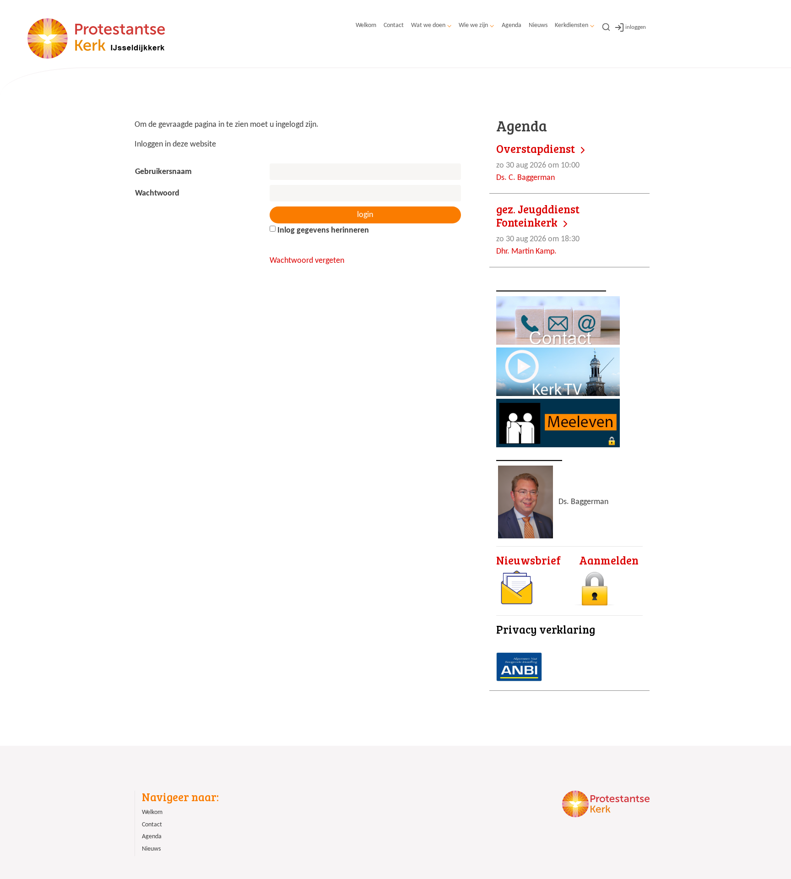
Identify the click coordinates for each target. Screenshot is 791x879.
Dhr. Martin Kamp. (538, 229)
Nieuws (538, 25)
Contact (394, 25)
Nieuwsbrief (528, 560)
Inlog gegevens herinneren (322, 230)
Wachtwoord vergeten (307, 260)
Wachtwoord (160, 193)
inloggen (635, 27)
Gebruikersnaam (166, 172)
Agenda (511, 25)
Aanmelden (609, 560)
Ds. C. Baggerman (538, 162)
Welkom (366, 25)
